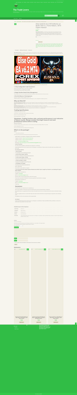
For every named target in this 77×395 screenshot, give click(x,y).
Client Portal (31, 2)
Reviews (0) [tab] (30, 50)
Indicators (20, 18)
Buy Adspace (19, 2)
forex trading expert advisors (50, 46)
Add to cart (40, 41)
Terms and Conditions (60, 2)
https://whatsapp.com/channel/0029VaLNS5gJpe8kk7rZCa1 (30, 142)
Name (15, 238)
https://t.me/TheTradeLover (28, 138)
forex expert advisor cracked (44, 45)
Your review (16, 227)
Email (15, 240)
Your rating (16, 225)
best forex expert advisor (59, 43)
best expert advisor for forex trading (50, 43)
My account (38, 2)
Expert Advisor (16, 18)
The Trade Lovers (21, 9)
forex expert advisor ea (52, 45)
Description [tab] (17, 50)
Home (16, 2)
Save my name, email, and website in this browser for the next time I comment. (28, 242)
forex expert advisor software (41, 46)
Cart (22, 2)
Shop (55, 2)
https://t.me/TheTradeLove (27, 139)
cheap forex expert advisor (39, 44)
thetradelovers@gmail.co (22, 175)
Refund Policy (52, 2)
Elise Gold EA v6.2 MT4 (47, 44)
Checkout (25, 2)
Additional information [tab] (23, 50)
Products (49, 2)
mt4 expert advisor (57, 46)
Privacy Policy (45, 2)
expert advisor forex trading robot (56, 44)
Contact (35, 2)
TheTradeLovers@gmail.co (22, 141)
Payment (41, 2)
